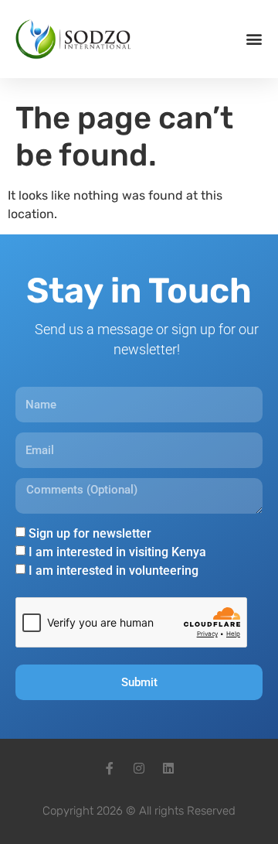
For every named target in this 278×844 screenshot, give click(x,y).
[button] (253, 39)
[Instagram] (139, 768)
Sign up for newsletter (90, 533)
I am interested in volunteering (113, 570)
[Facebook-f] (109, 768)
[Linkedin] (168, 768)
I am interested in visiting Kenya (117, 552)
